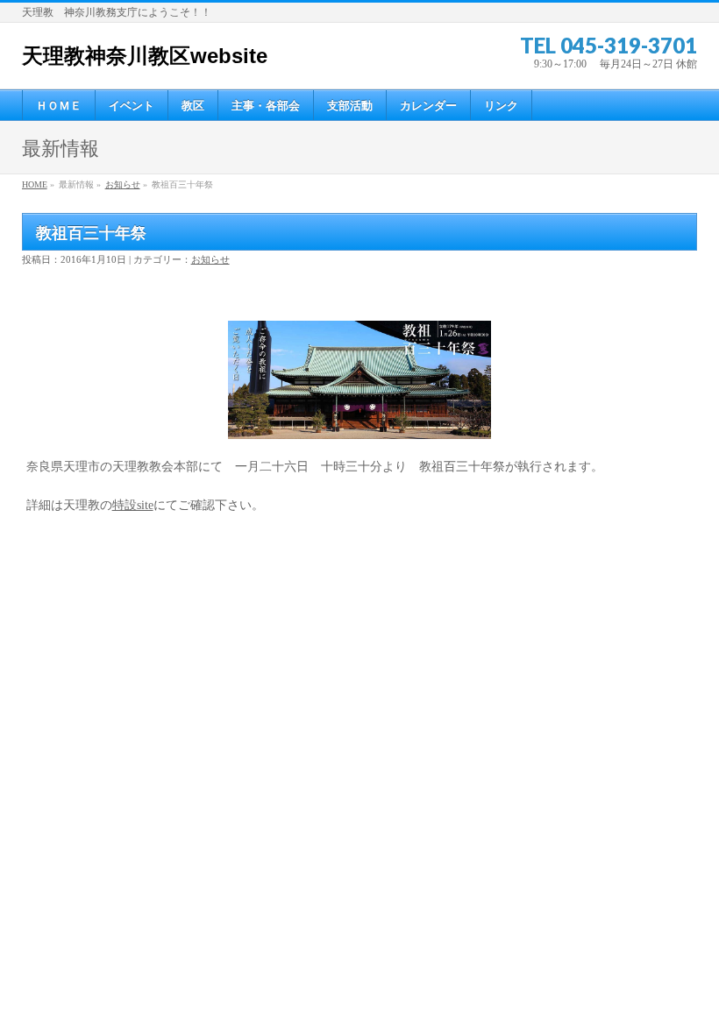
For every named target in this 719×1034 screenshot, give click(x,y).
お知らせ (122, 184)
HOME (34, 184)
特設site (132, 505)
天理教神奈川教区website (144, 55)
